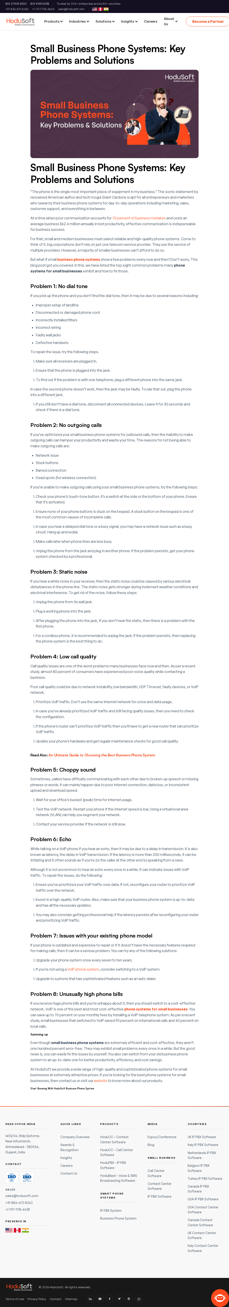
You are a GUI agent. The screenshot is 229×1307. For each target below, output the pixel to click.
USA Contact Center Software (203, 1209)
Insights (66, 1158)
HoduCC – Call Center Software (116, 1152)
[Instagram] (139, 1299)
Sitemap (71, 1299)
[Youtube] (100, 1299)
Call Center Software (156, 1173)
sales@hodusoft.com (71, 9)
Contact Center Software (160, 1186)
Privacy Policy (37, 1299)
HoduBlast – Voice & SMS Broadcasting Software (118, 1178)
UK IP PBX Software (202, 1137)
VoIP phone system (83, 969)
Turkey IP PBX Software (205, 1178)
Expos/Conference (162, 1137)
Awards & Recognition (69, 1147)
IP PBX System (111, 1210)
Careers (66, 1165)
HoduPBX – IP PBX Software (113, 1165)
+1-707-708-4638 (43, 9)
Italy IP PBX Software (203, 1145)
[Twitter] (119, 1299)
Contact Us (68, 1173)
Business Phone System (118, 1218)
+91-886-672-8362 (17, 9)
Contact (55, 1299)
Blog (151, 1145)
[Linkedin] (90, 1299)
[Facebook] (109, 1299)
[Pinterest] (129, 1299)
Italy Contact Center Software (203, 1248)
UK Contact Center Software (202, 1235)
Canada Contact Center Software (200, 1222)
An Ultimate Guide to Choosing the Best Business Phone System (102, 755)
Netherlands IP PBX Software (202, 1155)
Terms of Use (14, 1299)
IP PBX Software (160, 1196)
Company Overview (75, 1137)
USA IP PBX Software (203, 1199)
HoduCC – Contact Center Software (114, 1139)
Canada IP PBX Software (198, 1188)
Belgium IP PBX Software (199, 1168)
